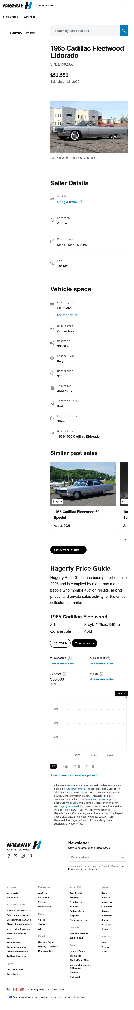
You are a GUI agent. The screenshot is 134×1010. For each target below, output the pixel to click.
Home (104, 893)
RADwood (75, 977)
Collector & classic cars (19, 915)
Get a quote (12, 893)
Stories (41, 924)
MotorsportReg (45, 951)
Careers (105, 911)
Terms (104, 951)
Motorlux (74, 972)
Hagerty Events (77, 951)
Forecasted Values (95, 799)
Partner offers (77, 911)
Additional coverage (17, 956)
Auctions (42, 893)
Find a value (10, 16)
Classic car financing (17, 951)
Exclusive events (78, 920)
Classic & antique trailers (19, 924)
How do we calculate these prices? (74, 775)
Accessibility (41, 997)
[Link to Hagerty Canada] (15, 989)
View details (82, 643)
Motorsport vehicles (17, 933)
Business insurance (17, 947)
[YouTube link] (29, 855)
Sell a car (42, 902)
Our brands (107, 906)
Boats (10, 938)
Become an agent (15, 969)
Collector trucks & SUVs (19, 920)
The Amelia (75, 956)
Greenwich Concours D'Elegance (80, 966)
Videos (41, 920)
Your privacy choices (23, 997)
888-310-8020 (76, 938)
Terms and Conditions (88, 869)
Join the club (76, 893)
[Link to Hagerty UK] (22, 989)
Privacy (105, 947)
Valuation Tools (45, 5)
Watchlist (29, 16)
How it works (44, 906)
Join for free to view (63, 663)
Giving (104, 929)
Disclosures (55, 997)
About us (105, 897)
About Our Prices (75, 788)
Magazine (74, 915)
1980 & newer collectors (19, 910)
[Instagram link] (22, 855)
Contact (105, 920)
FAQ (103, 942)
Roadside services (79, 933)
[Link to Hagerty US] (8, 989)
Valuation (74, 897)
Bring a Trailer (67, 202)
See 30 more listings (66, 549)
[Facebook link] (8, 855)
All (39, 929)
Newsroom (106, 915)
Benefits (74, 906)
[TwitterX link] (15, 855)
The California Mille (79, 960)
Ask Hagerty (76, 902)
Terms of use (80, 997)
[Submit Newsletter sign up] (122, 857)
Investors (106, 924)
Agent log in (12, 974)
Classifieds (43, 897)
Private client (13, 942)
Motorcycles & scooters (19, 929)
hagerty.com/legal (69, 806)
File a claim (12, 897)
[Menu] (128, 5)
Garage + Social (46, 942)
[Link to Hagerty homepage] (24, 846)
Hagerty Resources (48, 946)
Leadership (107, 902)
